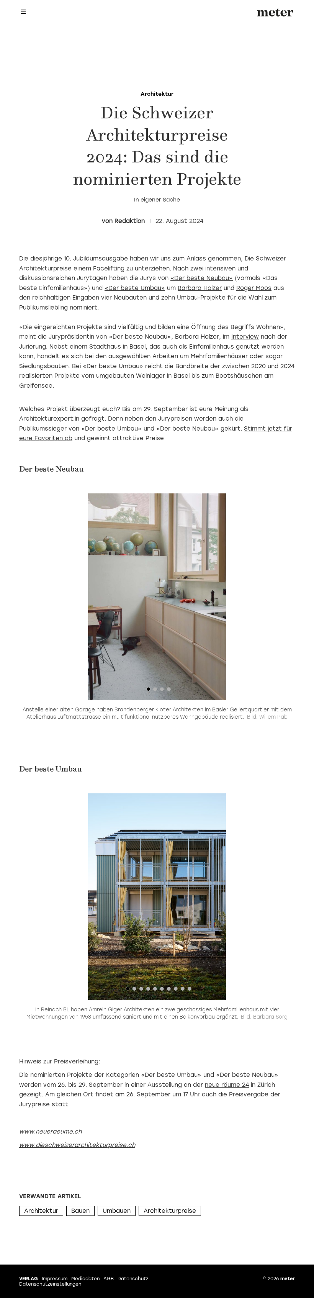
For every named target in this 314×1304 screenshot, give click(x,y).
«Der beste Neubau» (201, 278)
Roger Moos (253, 288)
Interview (245, 336)
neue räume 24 (227, 1084)
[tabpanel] (157, 596)
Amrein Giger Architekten (121, 1009)
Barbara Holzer (200, 288)
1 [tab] (148, 691)
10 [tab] (189, 990)
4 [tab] (169, 691)
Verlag (28, 1278)
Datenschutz (133, 1278)
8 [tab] (176, 990)
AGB (108, 1278)
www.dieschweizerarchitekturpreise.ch (77, 1145)
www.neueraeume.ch (50, 1131)
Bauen (80, 1210)
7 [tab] (169, 990)
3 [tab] (162, 691)
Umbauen (117, 1210)
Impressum (54, 1278)
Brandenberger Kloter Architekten (158, 710)
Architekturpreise (170, 1210)
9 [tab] (182, 990)
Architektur (41, 1210)
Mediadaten (85, 1278)
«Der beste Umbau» (135, 288)
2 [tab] (155, 691)
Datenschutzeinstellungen (50, 1284)
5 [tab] (155, 990)
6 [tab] (162, 990)
